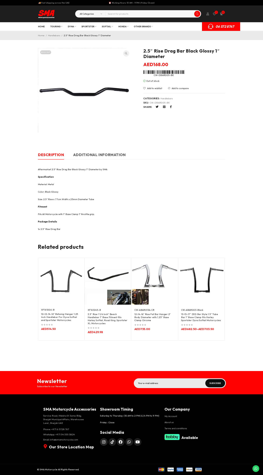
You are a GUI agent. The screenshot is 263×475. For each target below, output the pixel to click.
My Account (171, 416)
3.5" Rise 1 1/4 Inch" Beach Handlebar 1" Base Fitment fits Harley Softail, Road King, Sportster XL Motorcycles (107, 319)
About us (169, 422)
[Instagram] (104, 442)
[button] (126, 53)
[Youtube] (137, 442)
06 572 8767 (225, 26)
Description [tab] (51, 155)
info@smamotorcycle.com (64, 439)
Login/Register (207, 14)
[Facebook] (120, 442)
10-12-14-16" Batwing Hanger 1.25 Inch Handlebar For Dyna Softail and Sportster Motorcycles (59, 317)
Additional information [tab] (99, 155)
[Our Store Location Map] (45, 446)
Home (41, 35)
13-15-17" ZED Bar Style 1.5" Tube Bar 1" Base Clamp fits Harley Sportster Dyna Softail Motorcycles (201, 317)
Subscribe (215, 383)
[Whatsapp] (129, 442)
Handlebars (54, 35)
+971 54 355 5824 (65, 434)
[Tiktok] (112, 442)
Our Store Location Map (71, 447)
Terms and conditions (176, 428)
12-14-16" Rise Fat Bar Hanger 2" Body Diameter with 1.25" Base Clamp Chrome (152, 317)
